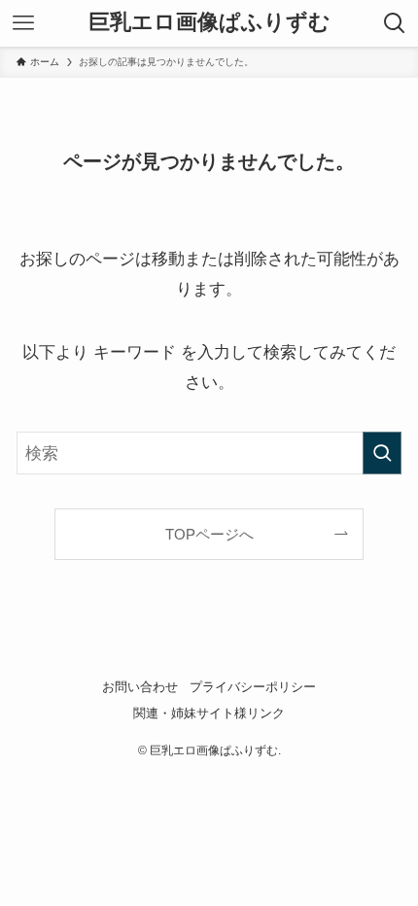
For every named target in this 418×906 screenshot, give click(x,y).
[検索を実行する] (382, 453)
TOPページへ (209, 534)
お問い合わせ (140, 687)
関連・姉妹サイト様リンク (209, 713)
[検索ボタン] (394, 23)
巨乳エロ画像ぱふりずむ (209, 23)
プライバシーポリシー (253, 687)
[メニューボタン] (23, 23)
